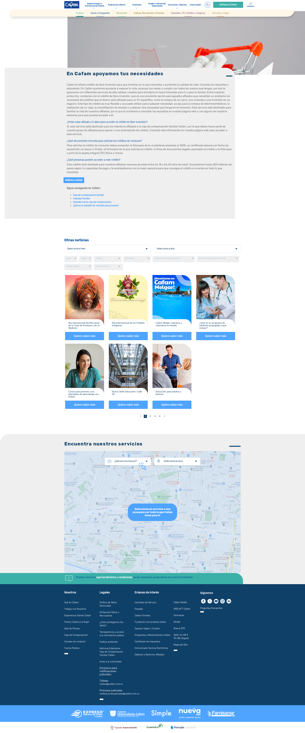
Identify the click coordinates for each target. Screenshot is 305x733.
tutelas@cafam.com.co (111, 684)
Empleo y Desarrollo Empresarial (157, 5)
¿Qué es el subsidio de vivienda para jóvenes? (96, 205)
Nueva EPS (179, 628)
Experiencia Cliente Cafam (77, 615)
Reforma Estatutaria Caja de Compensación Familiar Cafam (111, 652)
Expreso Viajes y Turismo (147, 628)
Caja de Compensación (76, 635)
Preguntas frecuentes (211, 608)
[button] (80, 13)
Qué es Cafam (71, 602)
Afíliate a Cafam (228, 4)
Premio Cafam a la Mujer (76, 622)
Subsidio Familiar (81, 198)
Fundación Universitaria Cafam (150, 622)
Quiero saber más (84, 336)
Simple (177, 622)
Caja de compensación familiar (88, 195)
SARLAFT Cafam (182, 609)
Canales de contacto (74, 641)
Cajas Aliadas (180, 602)
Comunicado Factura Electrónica (151, 648)
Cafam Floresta (142, 615)
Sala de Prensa (72, 628)
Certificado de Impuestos (147, 641)
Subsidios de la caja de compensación (92, 202)
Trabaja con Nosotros (75, 609)
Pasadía (139, 609)
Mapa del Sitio (181, 644)
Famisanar (179, 615)
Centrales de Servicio (145, 602)
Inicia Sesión (195, 5)
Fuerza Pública (71, 648)
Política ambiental (109, 642)
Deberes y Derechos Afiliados (149, 654)
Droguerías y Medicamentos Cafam (152, 635)
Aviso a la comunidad (110, 661)
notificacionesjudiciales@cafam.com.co (119, 693)
